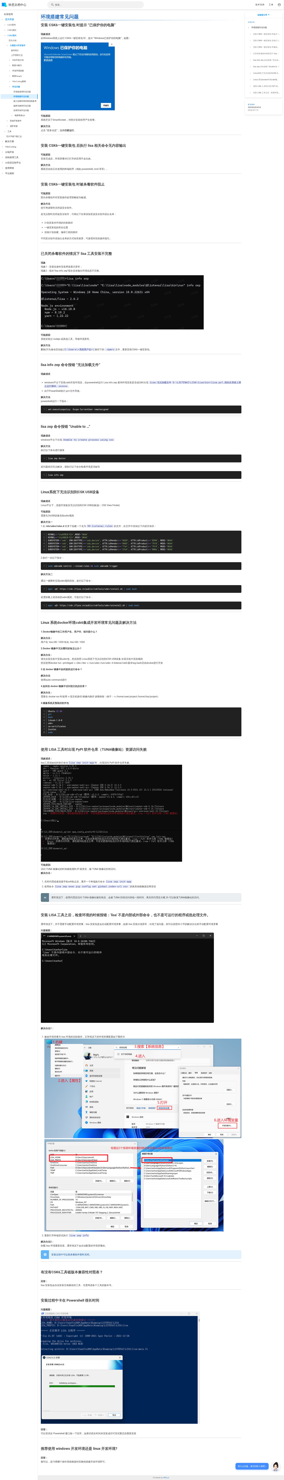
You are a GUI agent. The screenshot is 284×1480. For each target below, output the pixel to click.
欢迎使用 (8, 14)
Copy (238, 408)
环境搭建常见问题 (21, 96)
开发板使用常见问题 (22, 92)
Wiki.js (166, 1478)
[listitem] (263, 28)
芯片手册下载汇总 (14, 136)
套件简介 (15, 50)
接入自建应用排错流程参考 (25, 101)
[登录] (279, 4)
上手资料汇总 (17, 55)
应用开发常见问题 (21, 110)
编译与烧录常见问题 (22, 106)
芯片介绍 (12, 40)
